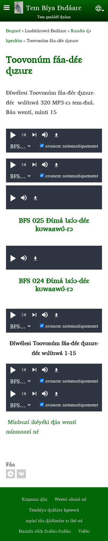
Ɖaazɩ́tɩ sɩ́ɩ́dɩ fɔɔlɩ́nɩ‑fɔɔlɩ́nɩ (45, 531)
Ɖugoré (13, 30)
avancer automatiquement (71, 146)
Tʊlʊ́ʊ (83, 531)
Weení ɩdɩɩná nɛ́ (70, 499)
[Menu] (10, 8)
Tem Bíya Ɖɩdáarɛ (53, 7)
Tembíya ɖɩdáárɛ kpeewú (54, 510)
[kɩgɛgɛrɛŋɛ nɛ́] (34, 135)
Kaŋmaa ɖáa (34, 499)
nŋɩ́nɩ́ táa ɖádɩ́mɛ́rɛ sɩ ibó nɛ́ (54, 520)
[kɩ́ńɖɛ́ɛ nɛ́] (24, 135)
